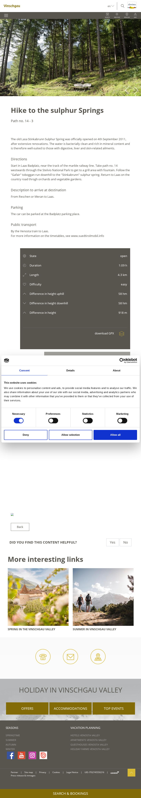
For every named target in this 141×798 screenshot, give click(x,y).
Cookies (56, 772)
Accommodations (70, 708)
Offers (27, 708)
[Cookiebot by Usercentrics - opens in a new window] (122, 360)
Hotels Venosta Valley (85, 735)
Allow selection (70, 434)
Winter (10, 749)
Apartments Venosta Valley (88, 740)
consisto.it (115, 772)
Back (20, 527)
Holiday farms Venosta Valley (90, 749)
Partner (14, 772)
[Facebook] (10, 755)
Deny (26, 434)
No (125, 542)
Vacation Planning (85, 728)
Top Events (114, 708)
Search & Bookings (70, 793)
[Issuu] (43, 755)
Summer (11, 740)
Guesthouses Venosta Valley (89, 744)
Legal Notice (72, 772)
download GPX (105, 333)
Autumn (11, 744)
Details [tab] (70, 370)
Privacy (42, 772)
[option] (70, 57)
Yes (112, 542)
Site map (28, 772)
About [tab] (116, 370)
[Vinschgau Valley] (54, 6)
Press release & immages (23, 775)
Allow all (115, 434)
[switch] (53, 420)
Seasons (12, 728)
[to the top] (131, 772)
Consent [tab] (24, 370)
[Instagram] (32, 755)
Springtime (13, 735)
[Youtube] (21, 755)
